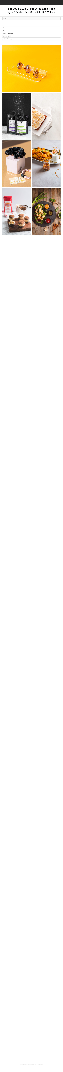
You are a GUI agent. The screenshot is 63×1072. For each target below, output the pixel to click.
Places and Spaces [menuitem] (6, 36)
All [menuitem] (3, 27)
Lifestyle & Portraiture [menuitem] (7, 33)
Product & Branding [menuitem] (7, 39)
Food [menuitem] (3, 30)
